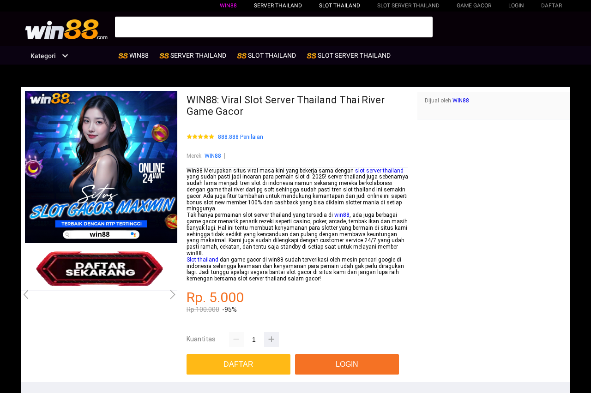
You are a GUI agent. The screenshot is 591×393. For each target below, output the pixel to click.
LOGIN (516, 5)
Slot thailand (202, 259)
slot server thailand (379, 170)
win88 (342, 215)
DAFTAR (551, 5)
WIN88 (228, 5)
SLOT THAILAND (339, 5)
